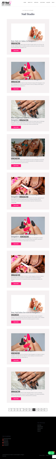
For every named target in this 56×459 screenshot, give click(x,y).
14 (36, 410)
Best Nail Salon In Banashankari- (24, 273)
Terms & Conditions (50, 455)
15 (39, 410)
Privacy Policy (42, 455)
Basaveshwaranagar (7, 438)
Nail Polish (39, 425)
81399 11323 (6, 440)
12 (30, 410)
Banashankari (6, 441)
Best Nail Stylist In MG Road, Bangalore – (27, 156)
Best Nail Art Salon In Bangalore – (24, 41)
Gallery (48, 2)
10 (24, 410)
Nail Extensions (40, 426)
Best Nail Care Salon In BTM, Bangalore (26, 79)
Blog (53, 2)
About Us (30, 2)
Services (36, 2)
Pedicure (39, 431)
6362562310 (6, 445)
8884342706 (6, 442)
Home (25, 2)
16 (42, 410)
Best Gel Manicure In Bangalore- (24, 389)
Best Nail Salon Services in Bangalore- (26, 312)
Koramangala (6, 444)
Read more (16, 50)
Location (42, 2)
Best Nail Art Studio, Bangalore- (23, 351)
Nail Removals (40, 428)
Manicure (39, 429)
